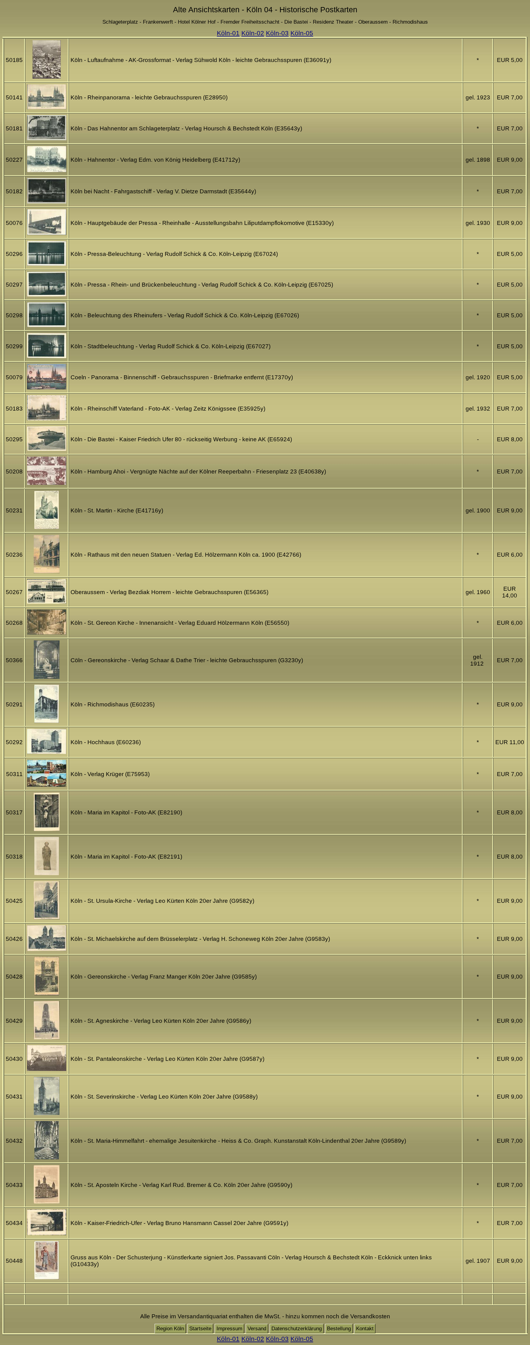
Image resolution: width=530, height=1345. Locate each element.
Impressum (229, 1328)
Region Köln (170, 1328)
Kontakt (365, 1328)
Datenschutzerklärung (296, 1328)
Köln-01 (228, 33)
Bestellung (339, 1328)
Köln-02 (252, 33)
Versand (257, 1328)
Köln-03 (277, 33)
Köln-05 (301, 33)
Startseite (200, 1328)
